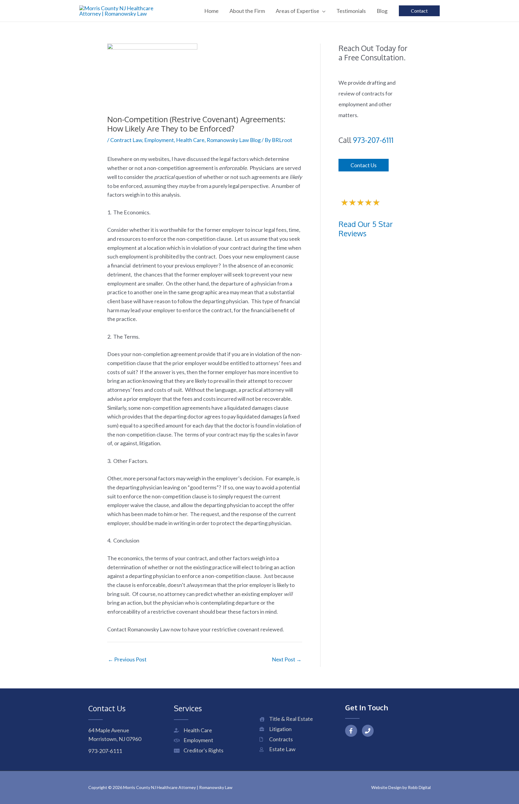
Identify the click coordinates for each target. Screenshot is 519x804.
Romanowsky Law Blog (234, 140)
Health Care (190, 140)
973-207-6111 (373, 140)
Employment (159, 140)
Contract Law (126, 140)
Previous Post (127, 659)
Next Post (287, 659)
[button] (322, 10)
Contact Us (364, 165)
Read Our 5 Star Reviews (365, 228)
